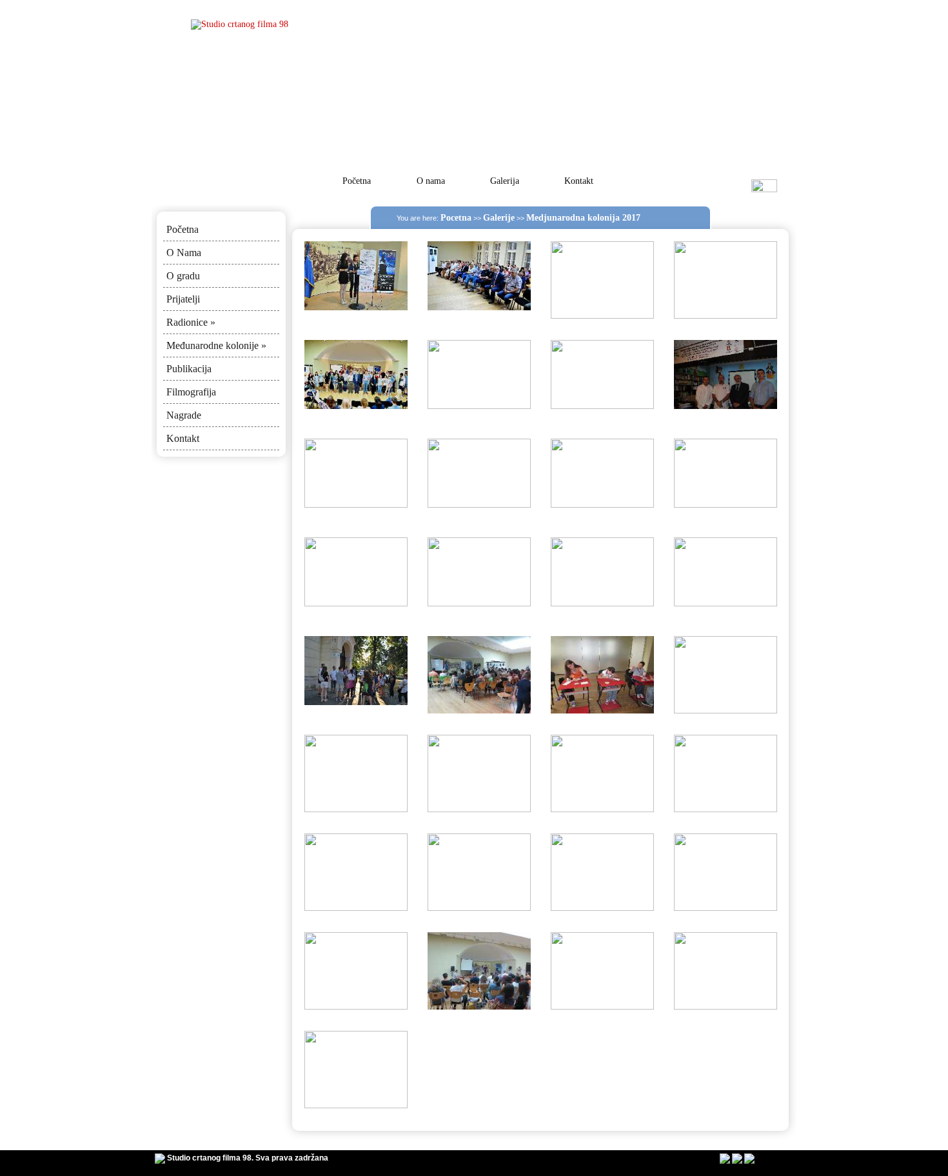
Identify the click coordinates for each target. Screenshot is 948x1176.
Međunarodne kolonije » (216, 345)
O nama (431, 181)
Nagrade (183, 415)
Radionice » (190, 322)
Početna (356, 181)
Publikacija (189, 368)
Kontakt (578, 181)
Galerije (499, 218)
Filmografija (191, 391)
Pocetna (455, 218)
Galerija (504, 181)
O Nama (183, 252)
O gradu (183, 275)
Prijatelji (183, 299)
